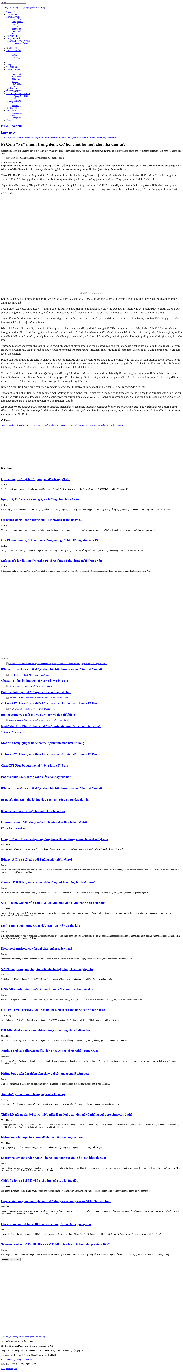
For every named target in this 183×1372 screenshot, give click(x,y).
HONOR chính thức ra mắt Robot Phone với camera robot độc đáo (47, 989)
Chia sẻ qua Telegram (66, 138)
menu (3, 2)
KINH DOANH (13, 17)
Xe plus (15, 34)
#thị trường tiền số (48, 425)
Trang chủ (10, 12)
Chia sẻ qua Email (93, 138)
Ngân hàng (16, 19)
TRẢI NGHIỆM (13, 50)
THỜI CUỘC (12, 14)
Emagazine (16, 118)
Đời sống (16, 58)
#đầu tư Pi (24, 425)
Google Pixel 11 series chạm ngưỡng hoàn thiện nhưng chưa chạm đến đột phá (54, 839)
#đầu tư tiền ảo (117, 425)
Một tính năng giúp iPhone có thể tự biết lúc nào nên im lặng (42, 743)
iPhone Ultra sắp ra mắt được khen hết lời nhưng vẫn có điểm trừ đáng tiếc (52, 669)
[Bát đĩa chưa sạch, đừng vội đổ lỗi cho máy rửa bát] (29, 686)
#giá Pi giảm (14, 425)
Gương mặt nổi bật (20, 43)
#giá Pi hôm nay (64, 425)
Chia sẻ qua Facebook (10, 138)
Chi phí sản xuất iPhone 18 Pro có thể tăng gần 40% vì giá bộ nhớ (46, 1224)
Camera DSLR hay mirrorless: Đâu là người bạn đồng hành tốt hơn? (48, 882)
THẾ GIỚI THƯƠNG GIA (18, 41)
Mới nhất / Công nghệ (13, 732)
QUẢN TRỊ (11, 36)
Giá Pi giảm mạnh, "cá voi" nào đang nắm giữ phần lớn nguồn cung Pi (49, 540)
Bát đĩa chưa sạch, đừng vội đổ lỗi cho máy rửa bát (36, 692)
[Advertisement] (81, 445)
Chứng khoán (17, 21)
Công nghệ (16, 31)
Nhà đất (15, 26)
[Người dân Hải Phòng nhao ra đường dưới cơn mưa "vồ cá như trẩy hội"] (38, 720)
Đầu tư (15, 24)
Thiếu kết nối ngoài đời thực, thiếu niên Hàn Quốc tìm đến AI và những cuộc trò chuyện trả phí (66, 1114)
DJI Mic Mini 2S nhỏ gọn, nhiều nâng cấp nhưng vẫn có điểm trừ (45, 1030)
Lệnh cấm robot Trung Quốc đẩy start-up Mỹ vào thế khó (40, 925)
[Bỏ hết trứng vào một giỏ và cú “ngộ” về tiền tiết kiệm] (30, 709)
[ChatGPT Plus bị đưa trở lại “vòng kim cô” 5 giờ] (28, 675)
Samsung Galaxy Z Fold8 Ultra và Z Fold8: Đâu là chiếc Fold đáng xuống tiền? (55, 1244)
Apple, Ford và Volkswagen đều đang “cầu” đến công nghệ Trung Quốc (50, 1050)
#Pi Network (34, 425)
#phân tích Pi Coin (92, 425)
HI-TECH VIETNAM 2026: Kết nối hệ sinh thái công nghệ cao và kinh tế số (53, 1009)
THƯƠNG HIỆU (14, 38)
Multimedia (11, 110)
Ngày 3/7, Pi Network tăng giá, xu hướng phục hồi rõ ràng (40, 499)
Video (14, 115)
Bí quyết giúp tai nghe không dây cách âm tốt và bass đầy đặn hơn (46, 799)
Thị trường (16, 29)
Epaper (9, 120)
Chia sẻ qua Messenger (30, 138)
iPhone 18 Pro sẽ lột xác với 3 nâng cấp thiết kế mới (36, 859)
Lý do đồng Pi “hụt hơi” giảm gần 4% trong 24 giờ (35, 479)
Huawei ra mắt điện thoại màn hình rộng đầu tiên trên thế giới (44, 822)
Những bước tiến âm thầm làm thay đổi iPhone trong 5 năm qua (45, 1073)
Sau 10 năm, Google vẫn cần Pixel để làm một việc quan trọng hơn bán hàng (53, 902)
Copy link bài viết (108, 138)
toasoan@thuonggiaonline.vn (19, 1359)
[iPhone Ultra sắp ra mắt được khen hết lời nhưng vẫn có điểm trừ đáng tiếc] (56, 663)
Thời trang (16, 55)
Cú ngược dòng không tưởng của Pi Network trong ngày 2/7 (42, 519)
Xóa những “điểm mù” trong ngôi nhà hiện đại (33, 1094)
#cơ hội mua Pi (77, 425)
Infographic (17, 113)
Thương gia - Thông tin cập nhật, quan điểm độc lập (23, 7)
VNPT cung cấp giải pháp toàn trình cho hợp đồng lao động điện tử (47, 969)
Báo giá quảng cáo (9, 1368)
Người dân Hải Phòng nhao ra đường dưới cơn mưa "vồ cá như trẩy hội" (51, 726)
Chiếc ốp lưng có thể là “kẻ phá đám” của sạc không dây (39, 1180)
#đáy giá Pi (105, 425)
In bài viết (80, 138)
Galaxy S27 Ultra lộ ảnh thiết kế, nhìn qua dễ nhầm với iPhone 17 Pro (49, 703)
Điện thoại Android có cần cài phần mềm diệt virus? (36, 948)
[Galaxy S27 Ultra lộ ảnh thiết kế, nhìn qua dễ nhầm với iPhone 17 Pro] (37, 698)
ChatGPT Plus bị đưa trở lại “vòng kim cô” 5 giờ (34, 680)
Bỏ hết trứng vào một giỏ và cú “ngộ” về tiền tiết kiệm (38, 714)
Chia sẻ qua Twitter (48, 138)
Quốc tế (15, 46)
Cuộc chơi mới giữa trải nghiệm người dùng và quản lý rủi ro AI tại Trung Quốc (56, 1201)
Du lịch (15, 53)
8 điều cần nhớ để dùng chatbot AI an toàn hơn (33, 811)
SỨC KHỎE (11, 48)
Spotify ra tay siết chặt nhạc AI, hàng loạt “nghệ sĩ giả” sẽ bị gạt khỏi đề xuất (53, 1157)
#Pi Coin (5, 425)
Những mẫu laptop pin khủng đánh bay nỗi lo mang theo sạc (42, 1137)
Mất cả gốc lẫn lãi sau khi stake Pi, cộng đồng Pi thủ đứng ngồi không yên (51, 560)
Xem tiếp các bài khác (11, 1259)
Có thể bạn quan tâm (13, 828)
